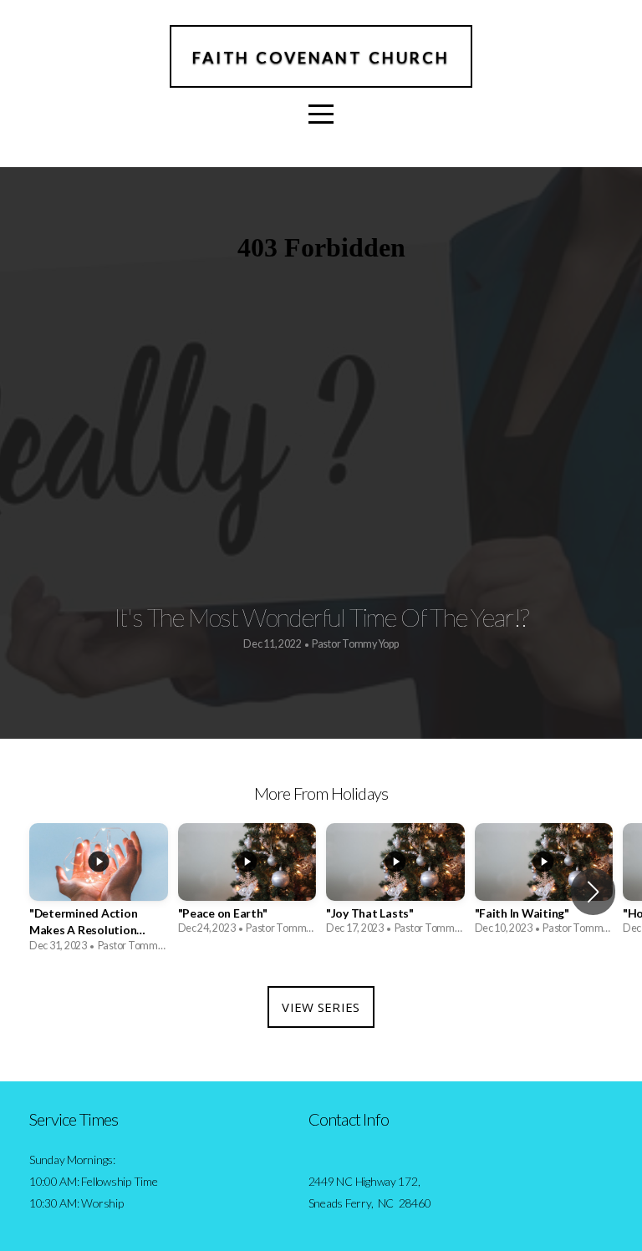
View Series (320, 1007)
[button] (593, 891)
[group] (98, 892)
